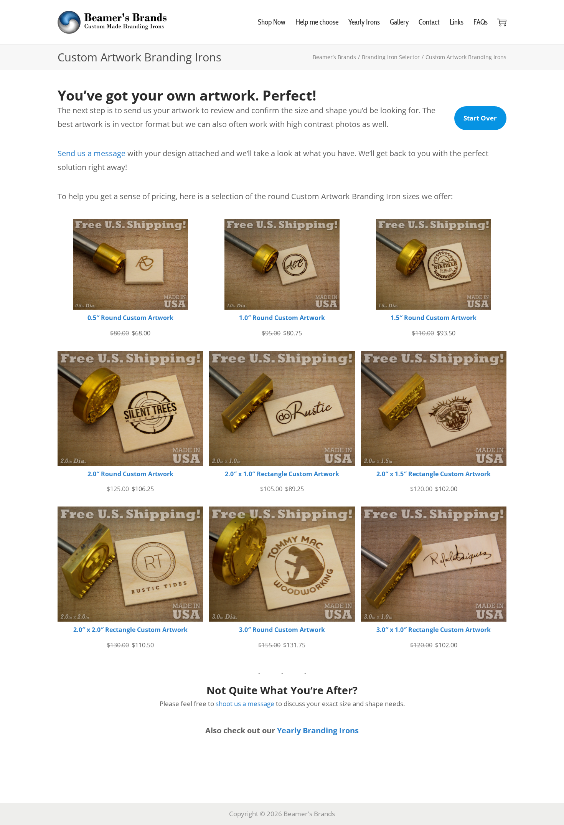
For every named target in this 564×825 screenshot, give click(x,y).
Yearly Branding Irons (318, 730)
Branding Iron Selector (391, 57)
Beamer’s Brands (334, 57)
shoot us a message (245, 703)
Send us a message (91, 153)
